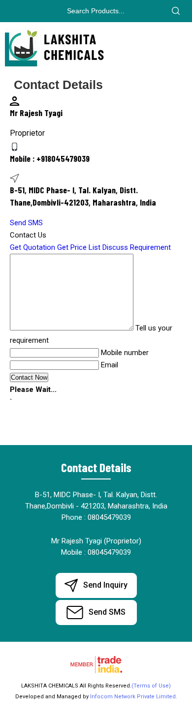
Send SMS (26, 222)
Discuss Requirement (136, 247)
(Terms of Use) (151, 686)
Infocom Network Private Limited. (133, 696)
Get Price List (78, 247)
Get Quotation (32, 247)
